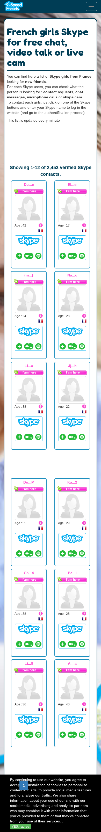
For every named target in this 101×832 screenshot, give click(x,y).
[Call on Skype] (30, 256)
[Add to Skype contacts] (19, 256)
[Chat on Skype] (29, 240)
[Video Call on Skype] (27, 256)
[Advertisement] (50, 144)
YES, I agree (20, 826)
